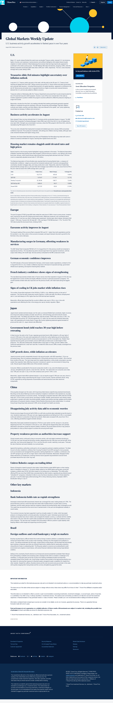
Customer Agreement (16, 646)
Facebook (22, 656)
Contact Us (78, 2)
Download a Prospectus (16, 641)
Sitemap (75, 646)
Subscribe (84, 2)
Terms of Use (13, 644)
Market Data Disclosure (79, 641)
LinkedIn (42, 656)
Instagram (51, 656)
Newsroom (76, 649)
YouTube (35, 656)
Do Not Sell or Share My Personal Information (22, 671)
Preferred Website (71, 2)
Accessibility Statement (48, 646)
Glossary (75, 644)
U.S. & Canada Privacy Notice (49, 644)
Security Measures (46, 641)
